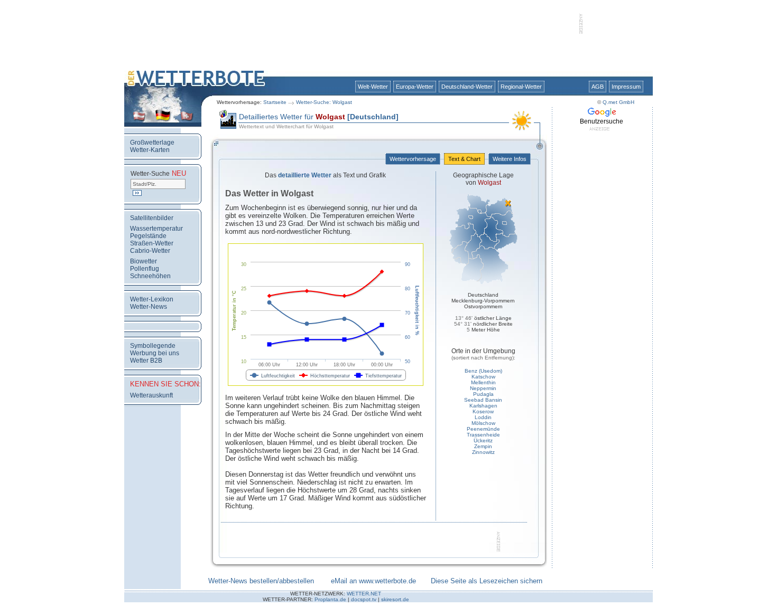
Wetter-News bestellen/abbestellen (261, 581)
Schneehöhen (150, 276)
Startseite (274, 102)
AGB (597, 86)
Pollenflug (144, 268)
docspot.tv (363, 599)
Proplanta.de (330, 599)
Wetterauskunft (151, 395)
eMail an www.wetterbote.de (373, 581)
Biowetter (143, 261)
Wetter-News (148, 306)
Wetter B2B (146, 360)
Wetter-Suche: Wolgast (324, 102)
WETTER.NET (364, 593)
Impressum (626, 86)
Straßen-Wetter (151, 243)
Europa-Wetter (414, 86)
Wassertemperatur (156, 228)
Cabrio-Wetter (150, 250)
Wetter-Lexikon (151, 299)
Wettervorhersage (413, 159)
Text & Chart (464, 159)
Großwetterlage (152, 142)
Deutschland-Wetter (467, 86)
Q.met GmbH (618, 102)
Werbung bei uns (154, 353)
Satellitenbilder (151, 218)
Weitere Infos (509, 159)
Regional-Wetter (521, 86)
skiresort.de (395, 599)
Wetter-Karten (150, 150)
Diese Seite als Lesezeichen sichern (486, 581)
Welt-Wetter (373, 86)
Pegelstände (148, 236)
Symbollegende (152, 345)
